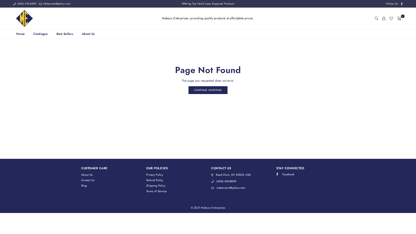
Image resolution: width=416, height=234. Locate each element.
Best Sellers (65, 34)
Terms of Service (156, 191)
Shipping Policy (155, 186)
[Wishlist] (391, 18)
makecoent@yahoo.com (230, 188)
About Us (88, 34)
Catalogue (40, 34)
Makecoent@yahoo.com (56, 4)
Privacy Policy (154, 175)
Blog (84, 186)
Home (20, 34)
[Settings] (383, 18)
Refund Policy (154, 180)
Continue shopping (208, 90)
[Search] (376, 18)
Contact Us (87, 180)
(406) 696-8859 (26, 4)
